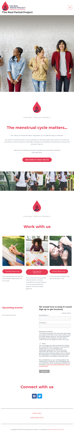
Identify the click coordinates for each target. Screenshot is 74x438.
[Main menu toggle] (70, 7)
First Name (43, 323)
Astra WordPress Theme (56, 429)
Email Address (44, 315)
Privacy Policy (37, 413)
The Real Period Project (17, 12)
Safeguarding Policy (37, 417)
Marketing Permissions (46, 331)
